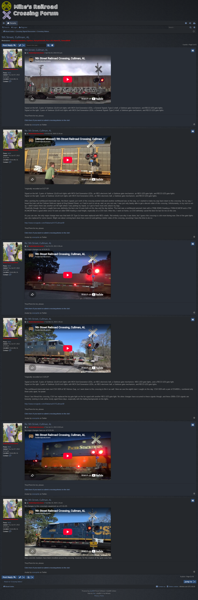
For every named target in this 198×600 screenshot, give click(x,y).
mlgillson (29, 40)
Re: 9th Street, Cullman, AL (38, 130)
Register (24, 27)
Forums (13, 23)
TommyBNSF (65, 40)
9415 (9, 73)
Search (6, 27)
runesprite (35, 125)
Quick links (4, 23)
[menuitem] (186, 23)
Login (15, 27)
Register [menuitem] (194, 23)
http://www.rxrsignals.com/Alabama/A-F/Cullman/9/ (44, 223)
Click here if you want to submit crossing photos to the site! (47, 120)
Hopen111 (56, 40)
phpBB (92, 591)
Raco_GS (49, 40)
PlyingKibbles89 (39, 40)
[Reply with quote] (192, 50)
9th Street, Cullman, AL (15, 37)
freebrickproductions (18, 40)
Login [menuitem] (190, 23)
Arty (94, 593)
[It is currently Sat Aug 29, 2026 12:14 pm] (194, 31)
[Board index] (32, 10)
